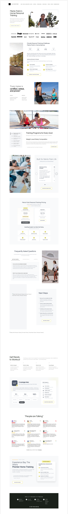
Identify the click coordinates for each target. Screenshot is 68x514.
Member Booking (56, 4)
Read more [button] (13, 427)
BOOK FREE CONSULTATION (46, 188)
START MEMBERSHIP (25, 222)
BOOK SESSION (42, 220)
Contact (52, 4)
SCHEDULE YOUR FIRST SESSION (34, 74)
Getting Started (15, 259)
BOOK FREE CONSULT (54, 146)
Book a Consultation (26, 4)
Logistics (36, 259)
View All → (22, 402)
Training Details (26, 259)
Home (21, 4)
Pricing (49, 4)
